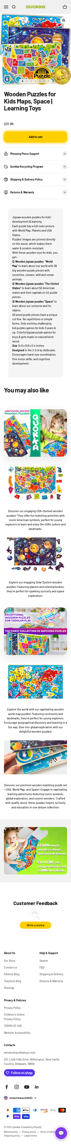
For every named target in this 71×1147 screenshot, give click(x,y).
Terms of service (48, 1131)
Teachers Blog (12, 981)
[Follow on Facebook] (6, 1087)
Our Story (9, 960)
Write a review (35, 925)
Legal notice (30, 1135)
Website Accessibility (17, 1032)
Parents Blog (12, 974)
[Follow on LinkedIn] (36, 1087)
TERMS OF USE (13, 1025)
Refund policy (11, 1131)
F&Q (41, 967)
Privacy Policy (12, 1007)
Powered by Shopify (31, 1127)
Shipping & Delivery (51, 974)
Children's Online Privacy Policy (14, 1017)
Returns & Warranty (51, 981)
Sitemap (9, 987)
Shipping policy (12, 1135)
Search (43, 960)
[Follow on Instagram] (16, 1087)
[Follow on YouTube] (26, 1087)
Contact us (10, 967)
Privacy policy (29, 1131)
